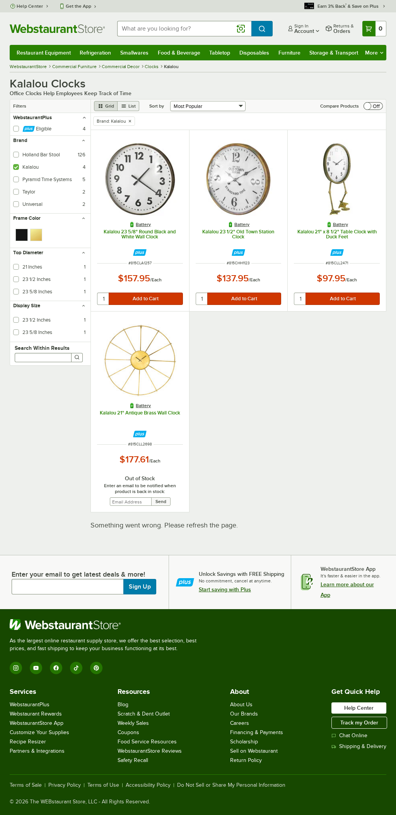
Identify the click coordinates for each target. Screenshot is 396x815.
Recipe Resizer (28, 742)
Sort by (156, 106)
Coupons (128, 732)
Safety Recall (133, 760)
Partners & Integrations (37, 751)
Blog (123, 704)
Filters (19, 106)
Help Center (30, 6)
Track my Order (359, 722)
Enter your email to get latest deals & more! (78, 574)
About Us (241, 704)
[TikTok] (76, 668)
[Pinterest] (96, 668)
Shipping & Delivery (362, 746)
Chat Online (353, 735)
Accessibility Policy (148, 785)
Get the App (78, 6)
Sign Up (140, 586)
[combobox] (184, 28)
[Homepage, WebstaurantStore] (57, 28)
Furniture (289, 53)
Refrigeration (95, 53)
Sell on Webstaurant (254, 751)
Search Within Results (42, 348)
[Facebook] (56, 668)
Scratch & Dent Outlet (144, 714)
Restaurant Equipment (44, 53)
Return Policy (246, 760)
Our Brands (244, 714)
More (371, 53)
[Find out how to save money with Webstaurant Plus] (140, 252)
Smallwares (134, 53)
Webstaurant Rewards (36, 714)
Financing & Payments (256, 732)
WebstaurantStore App (36, 723)
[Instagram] (16, 668)
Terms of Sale (26, 785)
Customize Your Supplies (39, 732)
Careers (239, 723)
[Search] (77, 357)
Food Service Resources (147, 742)
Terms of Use (103, 785)
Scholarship (244, 742)
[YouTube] (36, 668)
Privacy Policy (64, 785)
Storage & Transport (333, 53)
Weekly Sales (133, 723)
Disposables (254, 53)
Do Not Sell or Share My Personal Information (231, 785)
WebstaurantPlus (30, 704)
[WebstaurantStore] (106, 624)
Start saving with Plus (225, 589)
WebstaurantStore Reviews (150, 751)
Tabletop (219, 53)
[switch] (373, 106)
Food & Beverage (179, 53)
